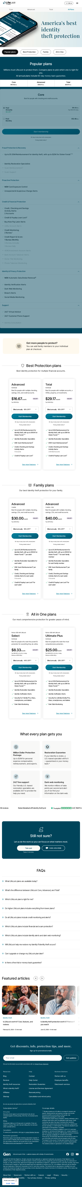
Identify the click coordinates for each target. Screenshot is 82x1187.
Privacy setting (50, 1178)
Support (5, 305)
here (22, 1132)
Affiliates (6, 1092)
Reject (13, 1183)
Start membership (41, 132)
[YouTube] (77, 1154)
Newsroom (18, 1175)
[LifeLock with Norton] (9, 3)
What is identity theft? (11, 1088)
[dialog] (10, 1181)
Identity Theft (7, 1018)
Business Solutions (61, 1071)
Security (64, 1175)
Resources (6, 1071)
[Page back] (36, 978)
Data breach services (62, 1084)
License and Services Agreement (41, 1088)
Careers (41, 1175)
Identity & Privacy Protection (14, 271)
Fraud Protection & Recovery (14, 148)
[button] (41, 881)
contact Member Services (32, 1132)
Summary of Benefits (52, 1134)
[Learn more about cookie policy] (16, 1180)
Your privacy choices (34, 1178)
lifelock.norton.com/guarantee (14, 1143)
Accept (8, 1183)
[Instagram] (72, 1154)
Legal (49, 1175)
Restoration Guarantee (37, 1084)
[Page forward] (42, 978)
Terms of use (8, 1178)
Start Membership (25, 416)
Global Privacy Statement (41, 1064)
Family (45, 52)
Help (30, 1071)
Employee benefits (61, 1080)
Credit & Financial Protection (14, 202)
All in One (60, 52)
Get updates (71, 1058)
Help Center (33, 1080)
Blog (4, 1076)
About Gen (7, 1175)
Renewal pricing (34, 1092)
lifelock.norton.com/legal (48, 1117)
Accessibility (20, 1178)
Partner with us (60, 1076)
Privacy (56, 1175)
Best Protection (29, 52)
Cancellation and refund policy (40, 1096)
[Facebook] (67, 1154)
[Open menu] (77, 3)
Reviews (6, 1080)
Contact (32, 1076)
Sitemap (6, 1096)
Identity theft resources (11, 1084)
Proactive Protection (10, 180)
